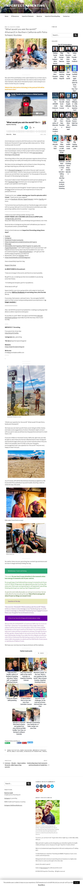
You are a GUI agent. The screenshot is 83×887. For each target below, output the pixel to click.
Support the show (10, 265)
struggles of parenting (33, 751)
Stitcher (20, 199)
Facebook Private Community (14, 240)
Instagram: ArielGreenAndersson (13, 805)
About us (39, 16)
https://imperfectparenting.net (14, 347)
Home (6, 16)
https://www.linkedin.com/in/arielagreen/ (17, 257)
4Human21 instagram (15, 170)
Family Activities (13, 750)
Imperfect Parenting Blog (52, 16)
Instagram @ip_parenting (13, 218)
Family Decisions (26, 750)
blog (8, 189)
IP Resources (15, 16)
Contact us (66, 16)
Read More (41, 885)
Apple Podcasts (28, 199)
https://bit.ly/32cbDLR (26, 251)
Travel (44, 751)
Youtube (7, 236)
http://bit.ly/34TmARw (12, 333)
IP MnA (18, 26)
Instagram (8, 238)
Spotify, (41, 199)
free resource (44, 867)
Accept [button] (76, 882)
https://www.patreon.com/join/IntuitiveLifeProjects (21, 242)
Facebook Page (13, 182)
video (14, 153)
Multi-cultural (17, 751)
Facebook (14, 199)
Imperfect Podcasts (28, 16)
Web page (8, 244)
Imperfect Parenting (25, 5)
